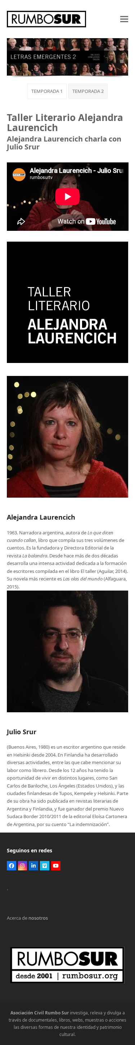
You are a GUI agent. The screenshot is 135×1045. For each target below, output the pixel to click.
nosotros (38, 918)
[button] (124, 19)
